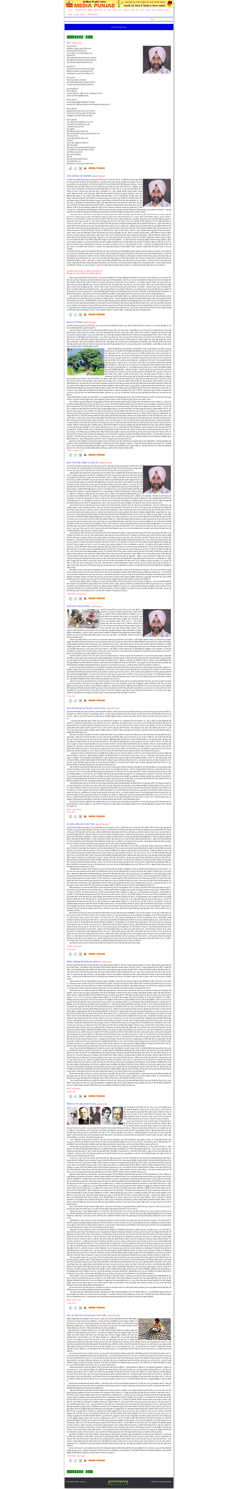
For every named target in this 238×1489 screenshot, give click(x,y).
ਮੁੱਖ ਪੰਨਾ (71, 10)
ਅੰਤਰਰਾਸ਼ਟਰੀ (78, 10)
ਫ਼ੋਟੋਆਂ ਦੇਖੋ (154, 10)
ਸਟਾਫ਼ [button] (137, 10)
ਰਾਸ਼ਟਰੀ (96, 10)
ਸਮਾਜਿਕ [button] (148, 10)
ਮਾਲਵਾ (109, 10)
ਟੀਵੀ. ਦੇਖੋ (82, 14)
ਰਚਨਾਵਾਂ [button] (142, 10)
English (126, 10)
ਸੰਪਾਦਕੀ (132, 10)
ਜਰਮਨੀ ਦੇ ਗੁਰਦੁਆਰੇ (92, 14)
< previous (70, 37)
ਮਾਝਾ (105, 10)
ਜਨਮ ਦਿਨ (76, 14)
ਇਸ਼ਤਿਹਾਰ (160, 10)
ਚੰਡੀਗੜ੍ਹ (90, 10)
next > (90, 37)
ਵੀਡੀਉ (70, 14)
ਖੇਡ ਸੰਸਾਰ (115, 10)
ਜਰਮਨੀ (84, 10)
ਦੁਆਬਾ (100, 10)
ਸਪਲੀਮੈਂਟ (167, 10)
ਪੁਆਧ (120, 10)
